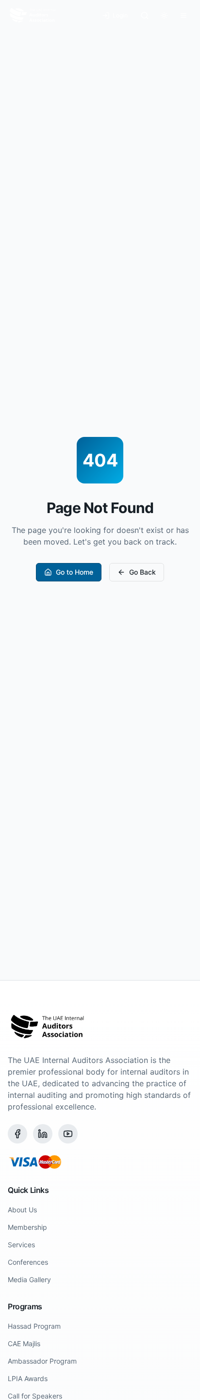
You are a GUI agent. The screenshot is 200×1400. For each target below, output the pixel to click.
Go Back (142, 572)
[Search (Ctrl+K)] (144, 15)
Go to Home (74, 572)
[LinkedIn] (42, 1133)
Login (120, 15)
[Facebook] (17, 1133)
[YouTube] (68, 1133)
